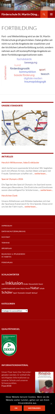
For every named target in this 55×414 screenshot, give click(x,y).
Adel (3, 284)
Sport (15, 293)
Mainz (22, 288)
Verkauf (34, 293)
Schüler (7, 292)
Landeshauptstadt (8, 288)
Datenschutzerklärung (14, 231)
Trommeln (21, 293)
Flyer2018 (6, 385)
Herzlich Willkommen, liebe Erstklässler (20, 162)
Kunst (41, 284)
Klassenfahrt (33, 284)
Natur (34, 288)
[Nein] (51, 403)
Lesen (17, 288)
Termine (6, 243)
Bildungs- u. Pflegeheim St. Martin (13, 255)
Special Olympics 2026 (12, 179)
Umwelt (28, 293)
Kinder (25, 284)
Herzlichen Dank (9, 195)
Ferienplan (7, 262)
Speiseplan (7, 248)
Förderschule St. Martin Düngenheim (21, 14)
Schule (42, 288)
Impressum (7, 226)
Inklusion (14, 283)
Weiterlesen (34, 408)
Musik (27, 288)
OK (16, 408)
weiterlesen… (41, 173)
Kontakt (6, 237)
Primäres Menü (51, 14)
